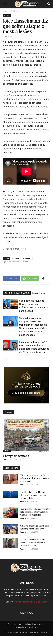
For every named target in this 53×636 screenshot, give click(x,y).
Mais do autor (38, 293)
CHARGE (7, 451)
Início (5, 11)
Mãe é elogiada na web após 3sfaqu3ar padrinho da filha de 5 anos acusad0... (34, 478)
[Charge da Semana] (26, 435)
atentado (15, 258)
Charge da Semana (16, 456)
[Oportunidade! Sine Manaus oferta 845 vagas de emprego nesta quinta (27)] (10, 494)
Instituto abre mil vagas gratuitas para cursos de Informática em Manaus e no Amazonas (35, 512)
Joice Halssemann (11, 262)
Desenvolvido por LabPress (26, 627)
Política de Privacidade (34, 624)
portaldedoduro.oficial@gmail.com (31, 601)
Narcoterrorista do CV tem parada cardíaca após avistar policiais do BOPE (33, 542)
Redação (7, 459)
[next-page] (9, 359)
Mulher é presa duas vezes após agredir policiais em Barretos (34, 527)
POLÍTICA (14, 11)
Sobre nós (18, 624)
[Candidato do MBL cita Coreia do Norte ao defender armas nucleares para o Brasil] (10, 304)
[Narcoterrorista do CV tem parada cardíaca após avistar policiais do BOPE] (10, 543)
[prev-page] (5, 359)
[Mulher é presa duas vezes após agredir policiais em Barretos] (10, 529)
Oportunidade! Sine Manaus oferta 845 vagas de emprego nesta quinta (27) (33, 495)
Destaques (27, 258)
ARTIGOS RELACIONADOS (17, 293)
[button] (5, 4)
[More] (43, 278)
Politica (25, 262)
